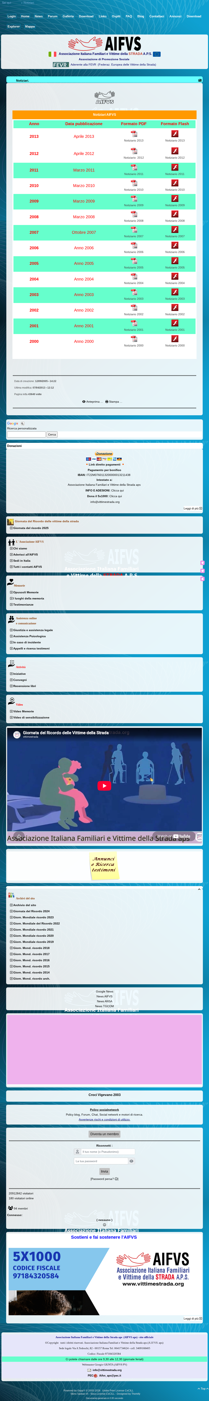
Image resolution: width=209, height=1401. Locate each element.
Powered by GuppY (74, 1390)
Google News (104, 991)
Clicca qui (117, 490)
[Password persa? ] (104, 1178)
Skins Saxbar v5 (79, 1393)
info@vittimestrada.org (105, 501)
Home (16, 2)
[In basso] (202, 578)
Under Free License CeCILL (118, 1390)
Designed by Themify (128, 1393)
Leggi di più (191, 508)
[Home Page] (104, 43)
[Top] (202, 562)
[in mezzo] (202, 570)
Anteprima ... (95, 401)
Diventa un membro (104, 1134)
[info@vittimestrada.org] (89, 1370)
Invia (104, 1171)
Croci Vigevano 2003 (105, 1095)
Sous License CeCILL (102, 1393)
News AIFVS (104, 996)
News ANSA (104, 1001)
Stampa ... (115, 401)
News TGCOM (104, 1006)
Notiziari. (22, 80)
